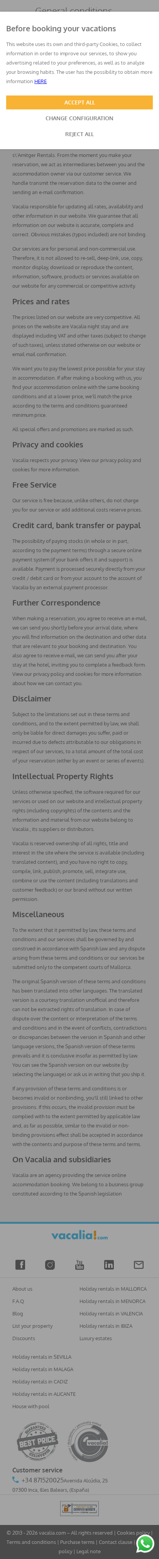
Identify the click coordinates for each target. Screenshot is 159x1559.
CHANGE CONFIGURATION (79, 118)
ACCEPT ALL (79, 102)
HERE (40, 81)
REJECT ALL (79, 134)
